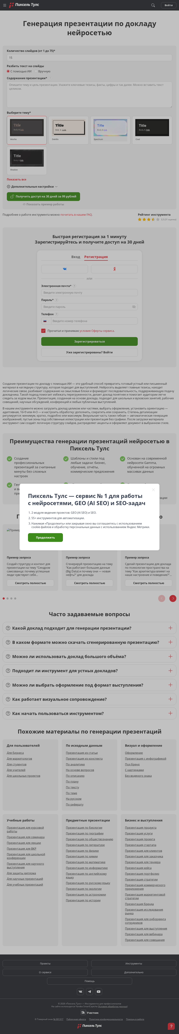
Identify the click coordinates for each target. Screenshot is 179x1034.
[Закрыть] (153, 489)
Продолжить (45, 537)
